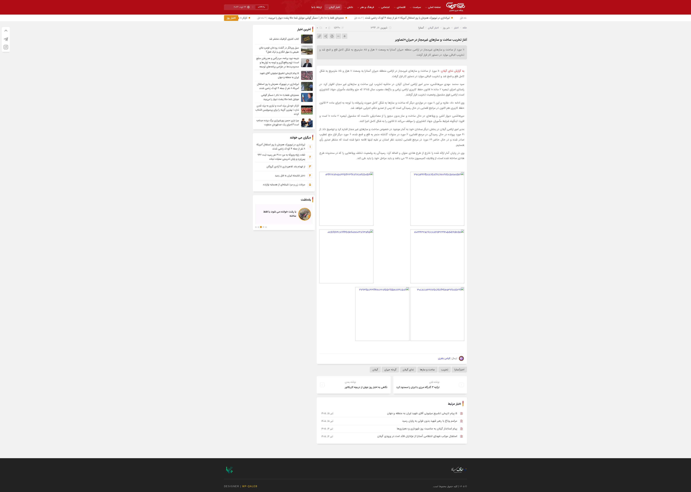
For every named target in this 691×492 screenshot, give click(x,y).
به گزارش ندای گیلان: (451, 71)
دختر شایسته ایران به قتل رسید (290, 176)
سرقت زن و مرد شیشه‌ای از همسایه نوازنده (284, 185)
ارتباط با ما (316, 7)
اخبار (456, 28)
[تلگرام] (6, 39)
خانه (465, 28)
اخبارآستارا (459, 370)
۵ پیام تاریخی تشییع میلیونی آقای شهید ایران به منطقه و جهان (422, 413)
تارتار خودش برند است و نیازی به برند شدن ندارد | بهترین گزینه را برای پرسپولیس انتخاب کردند (277, 110)
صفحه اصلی (434, 7)
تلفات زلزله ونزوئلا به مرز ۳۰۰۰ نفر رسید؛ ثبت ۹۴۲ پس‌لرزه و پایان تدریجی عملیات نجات (281, 157)
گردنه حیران (390, 370)
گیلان (375, 370)
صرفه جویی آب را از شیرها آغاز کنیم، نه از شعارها (277, 214)
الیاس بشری (444, 358)
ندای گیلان (408, 370)
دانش (350, 7)
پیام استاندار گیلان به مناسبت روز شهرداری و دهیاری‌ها (427, 428)
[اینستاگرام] (6, 47)
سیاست (417, 7)
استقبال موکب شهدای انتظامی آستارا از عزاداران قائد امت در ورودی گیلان (417, 436)
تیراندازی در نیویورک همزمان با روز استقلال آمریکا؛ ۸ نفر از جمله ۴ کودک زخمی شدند (416, 18)
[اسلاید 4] (258, 227)
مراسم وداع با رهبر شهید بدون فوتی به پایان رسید (429, 421)
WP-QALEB (250, 486)
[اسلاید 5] (256, 227)
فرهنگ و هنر (367, 7)
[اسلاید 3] (261, 227)
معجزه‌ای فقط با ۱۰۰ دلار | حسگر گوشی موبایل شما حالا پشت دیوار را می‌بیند (314, 18)
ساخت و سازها (427, 370)
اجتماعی (385, 7)
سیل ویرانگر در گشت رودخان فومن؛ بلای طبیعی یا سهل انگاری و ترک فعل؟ (279, 50)
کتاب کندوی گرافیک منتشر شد (284, 39)
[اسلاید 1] (266, 227)
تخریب (444, 370)
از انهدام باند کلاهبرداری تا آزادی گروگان (286, 167)
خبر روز (446, 28)
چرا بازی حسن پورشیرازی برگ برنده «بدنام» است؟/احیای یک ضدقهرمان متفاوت (277, 123)
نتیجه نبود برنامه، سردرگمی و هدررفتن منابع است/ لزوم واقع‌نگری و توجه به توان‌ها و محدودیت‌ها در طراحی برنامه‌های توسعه (277, 63)
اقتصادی (401, 7)
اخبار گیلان (334, 7)
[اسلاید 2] (263, 227)
